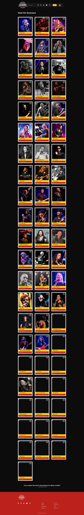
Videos (42, 504)
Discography (43, 506)
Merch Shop (56, 504)
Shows (42, 503)
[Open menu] (60, 5)
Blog (55, 506)
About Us (55, 503)
